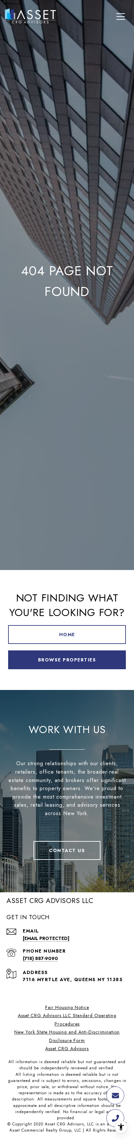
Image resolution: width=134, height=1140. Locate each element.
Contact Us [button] (67, 850)
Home (67, 634)
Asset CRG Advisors (67, 1048)
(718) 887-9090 (40, 958)
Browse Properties (67, 660)
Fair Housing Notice (67, 1007)
